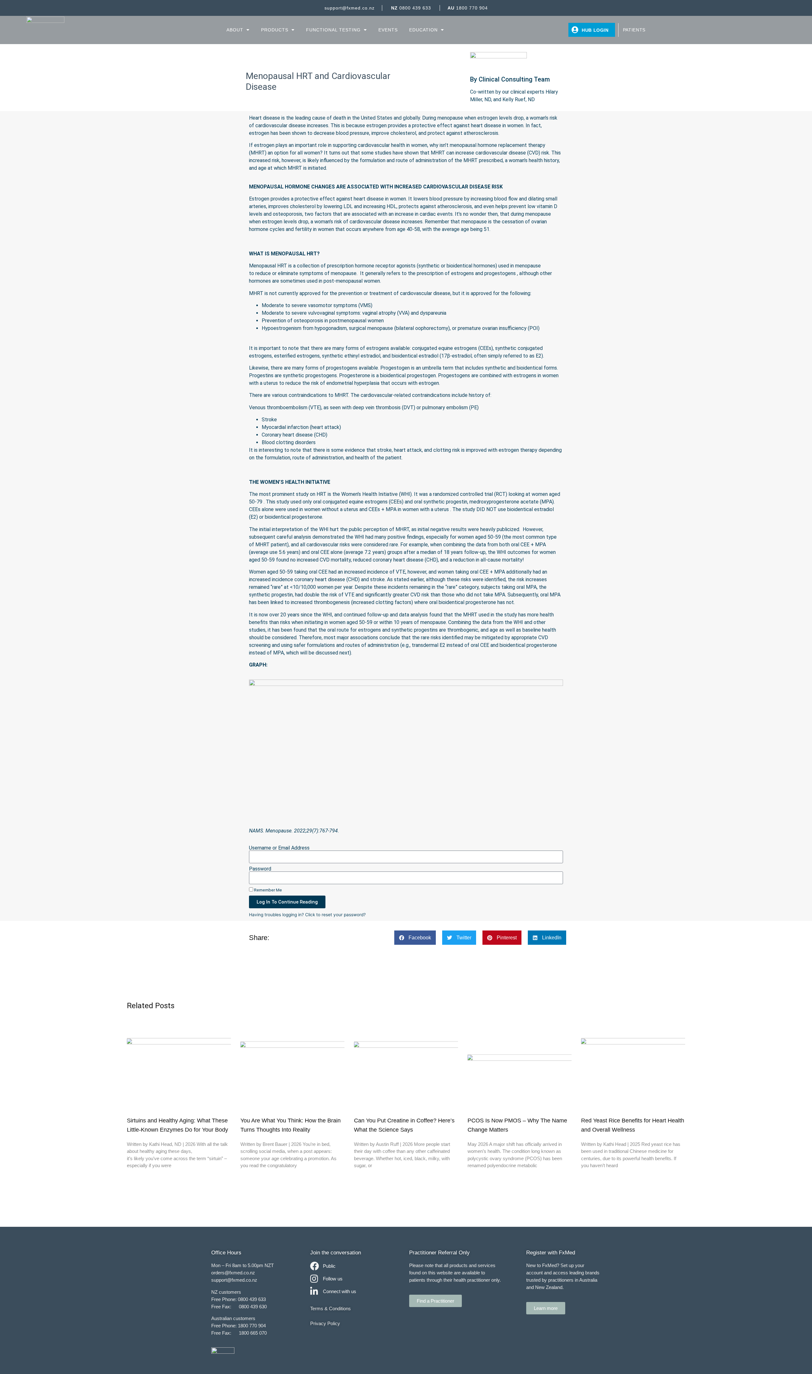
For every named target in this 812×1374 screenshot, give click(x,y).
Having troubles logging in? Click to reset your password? (307, 914)
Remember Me (267, 889)
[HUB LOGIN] (575, 29)
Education (423, 29)
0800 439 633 (411, 7)
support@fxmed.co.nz (349, 7)
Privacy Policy (325, 1323)
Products (274, 29)
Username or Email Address (279, 848)
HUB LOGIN (595, 30)
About (234, 29)
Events (388, 29)
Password (260, 868)
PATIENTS (634, 29)
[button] (415, 937)
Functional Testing (333, 29)
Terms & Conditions (330, 1308)
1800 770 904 (468, 7)
